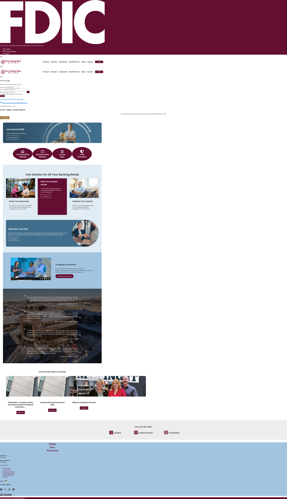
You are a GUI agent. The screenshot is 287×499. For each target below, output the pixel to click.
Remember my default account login (12, 94)
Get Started (13, 239)
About (83, 62)
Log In (2, 96)
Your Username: (4, 89)
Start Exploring (15, 213)
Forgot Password (5, 99)
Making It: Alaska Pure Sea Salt (84, 402)
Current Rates (173, 432)
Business (54, 62)
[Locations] (111, 432)
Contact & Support (9, 51)
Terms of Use (7, 468)
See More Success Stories (64, 276)
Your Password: (4, 92)
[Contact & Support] (136, 432)
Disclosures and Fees (9, 472)
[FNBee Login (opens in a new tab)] (3, 480)
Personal (46, 62)
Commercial (63, 62)
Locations (7, 49)
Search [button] (6, 54)
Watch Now (4, 118)
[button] (1, 57)
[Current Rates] (166, 432)
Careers (90, 62)
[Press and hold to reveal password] (28, 92)
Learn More (46, 196)
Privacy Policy (7, 470)
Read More (21, 412)
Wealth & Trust (74, 62)
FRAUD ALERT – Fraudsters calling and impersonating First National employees (20, 404)
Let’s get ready (13, 137)
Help (22, 99)
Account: (2, 87)
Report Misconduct (8, 475)
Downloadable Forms (9, 473)
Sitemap (5, 477)
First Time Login (15, 99)
